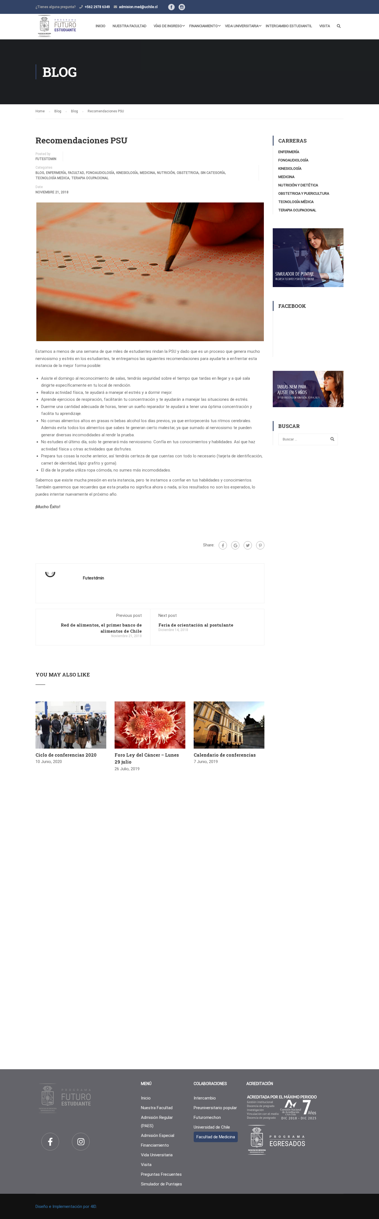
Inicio (100, 26)
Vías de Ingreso (168, 26)
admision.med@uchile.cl (138, 7)
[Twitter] (248, 545)
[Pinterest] (260, 545)
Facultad (76, 173)
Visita (324, 26)
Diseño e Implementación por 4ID (66, 1206)
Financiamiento (203, 26)
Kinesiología (127, 173)
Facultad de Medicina (215, 1136)
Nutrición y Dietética (298, 185)
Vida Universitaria (242, 26)
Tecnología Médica (296, 202)
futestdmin (46, 159)
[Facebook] (223, 545)
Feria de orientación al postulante (195, 625)
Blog (40, 173)
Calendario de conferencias (225, 755)
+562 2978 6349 (97, 7)
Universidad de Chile (212, 1127)
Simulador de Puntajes (161, 1184)
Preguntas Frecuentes (161, 1174)
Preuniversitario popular (215, 1107)
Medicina (147, 173)
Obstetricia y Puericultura (303, 193)
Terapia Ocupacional (89, 178)
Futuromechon (207, 1117)
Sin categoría (213, 173)
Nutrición (166, 173)
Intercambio (205, 1098)
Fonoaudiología (100, 173)
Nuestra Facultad (129, 26)
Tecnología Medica (52, 178)
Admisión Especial (157, 1135)
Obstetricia (188, 173)
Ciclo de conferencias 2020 (66, 755)
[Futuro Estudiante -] (57, 26)
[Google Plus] (235, 545)
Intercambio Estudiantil (289, 26)
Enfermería (56, 173)
